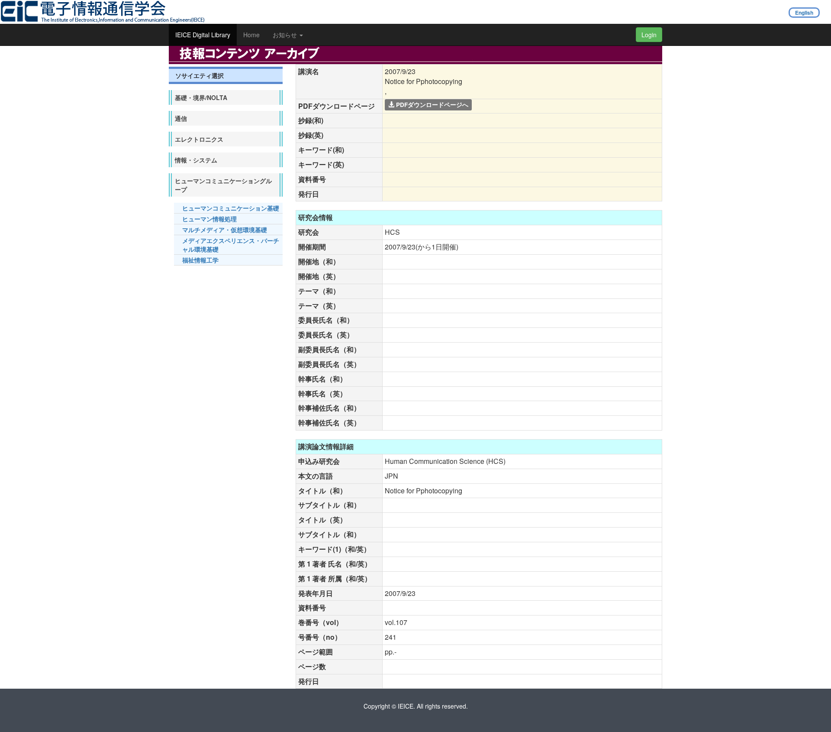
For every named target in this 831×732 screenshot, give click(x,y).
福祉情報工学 (200, 260)
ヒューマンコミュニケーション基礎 (230, 208)
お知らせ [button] (286, 34)
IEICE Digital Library (202, 34)
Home (251, 34)
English (804, 12)
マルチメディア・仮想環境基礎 (224, 229)
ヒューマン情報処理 (209, 218)
